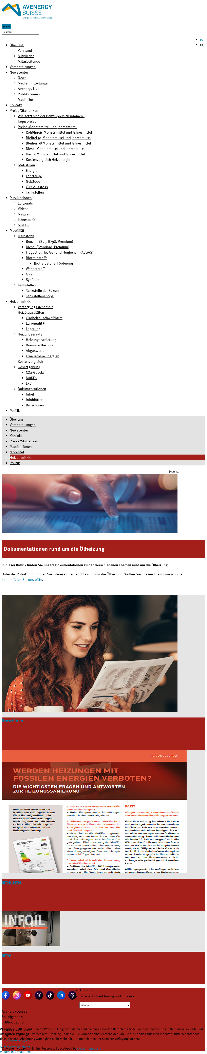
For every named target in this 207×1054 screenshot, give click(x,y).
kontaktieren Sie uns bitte (22, 579)
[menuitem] (17, 44)
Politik (15, 462)
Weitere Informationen (15, 1051)
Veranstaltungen (23, 424)
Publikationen (21, 446)
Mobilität (17, 452)
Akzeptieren (8, 1046)
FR (201, 44)
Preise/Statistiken (24, 441)
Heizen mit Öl (20, 457)
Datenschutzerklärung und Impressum (109, 996)
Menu (6, 26)
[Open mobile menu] (3, 37)
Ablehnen (23, 1046)
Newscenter (19, 430)
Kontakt (16, 435)
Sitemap (86, 990)
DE (201, 40)
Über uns (17, 419)
